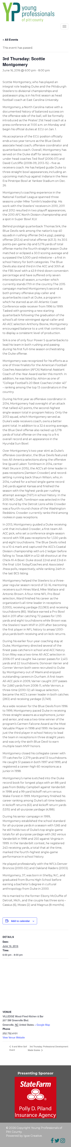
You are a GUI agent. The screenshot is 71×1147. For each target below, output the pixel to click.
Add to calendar (20, 921)
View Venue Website (14, 1037)
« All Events (10, 40)
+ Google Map (42, 1024)
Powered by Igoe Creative (24, 1135)
